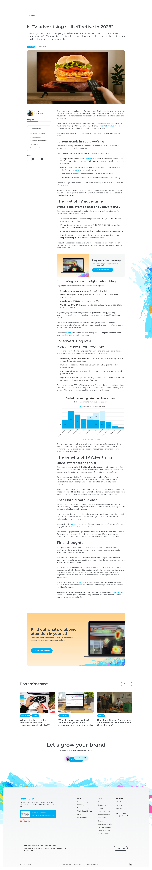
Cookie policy (78, 864)
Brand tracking (82, 802)
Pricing (79, 814)
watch (77, 178)
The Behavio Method (84, 811)
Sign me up (121, 848)
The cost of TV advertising (37, 133)
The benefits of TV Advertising (38, 140)
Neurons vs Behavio (105, 824)
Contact (119, 808)
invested (74, 524)
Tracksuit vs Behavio (105, 827)
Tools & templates (104, 811)
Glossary (101, 821)
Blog (99, 802)
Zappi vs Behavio (103, 834)
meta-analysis (82, 387)
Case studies (102, 805)
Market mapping (83, 808)
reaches (76, 174)
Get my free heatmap (42, 650)
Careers (119, 805)
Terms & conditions (92, 864)
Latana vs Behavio (104, 830)
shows (68, 333)
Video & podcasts (104, 815)
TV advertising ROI (35, 137)
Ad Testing (119, 592)
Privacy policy (66, 864)
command (97, 235)
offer (74, 286)
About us (119, 802)
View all (126, 684)
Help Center (102, 818)
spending (74, 170)
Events (100, 808)
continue (90, 159)
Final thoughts (34, 144)
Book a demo (82, 817)
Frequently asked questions (38, 147)
